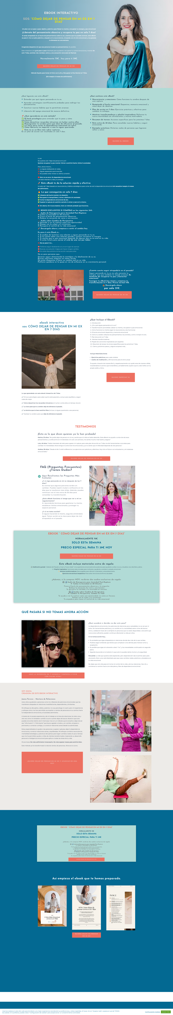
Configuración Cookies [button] (152, 1012)
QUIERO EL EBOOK (121, 141)
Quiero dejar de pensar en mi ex (112, 295)
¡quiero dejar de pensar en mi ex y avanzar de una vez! (52, 762)
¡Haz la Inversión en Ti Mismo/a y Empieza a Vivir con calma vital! (53, 675)
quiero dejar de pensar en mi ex (59, 66)
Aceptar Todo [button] (166, 1012)
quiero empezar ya (121, 377)
